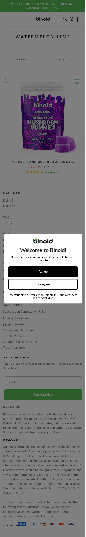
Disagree (43, 284)
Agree (43, 271)
